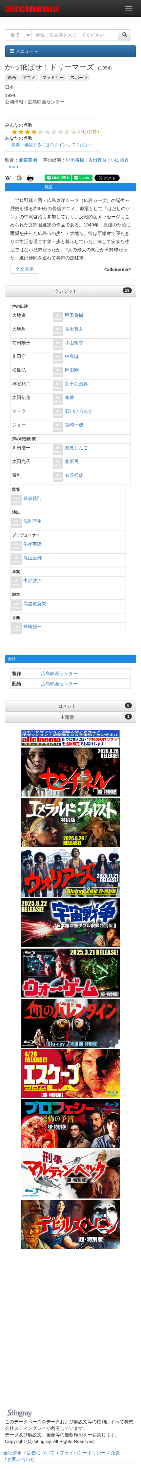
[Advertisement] (70, 1332)
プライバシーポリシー (83, 1452)
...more (12, 166)
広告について (40, 1452)
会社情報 (12, 1452)
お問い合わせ (21, 1459)
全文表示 (24, 269)
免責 (115, 1452)
